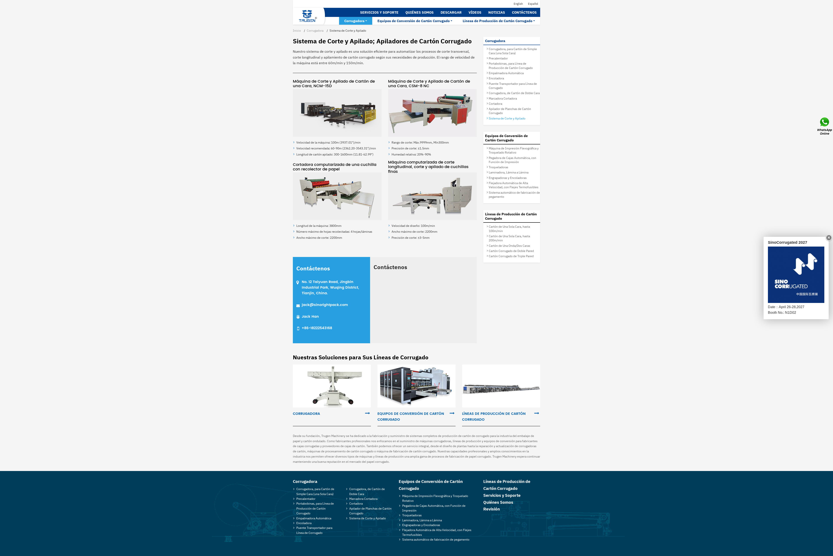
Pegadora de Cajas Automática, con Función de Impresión (512, 160)
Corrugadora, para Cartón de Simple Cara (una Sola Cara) (513, 51)
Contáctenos (524, 12)
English (518, 4)
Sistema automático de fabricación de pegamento (514, 194)
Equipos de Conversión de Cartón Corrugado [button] (413, 21)
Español (533, 4)
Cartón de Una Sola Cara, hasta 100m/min (509, 228)
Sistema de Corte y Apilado (507, 118)
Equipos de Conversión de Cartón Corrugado (506, 138)
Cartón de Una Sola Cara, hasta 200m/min (509, 238)
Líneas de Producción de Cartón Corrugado (511, 216)
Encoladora (496, 78)
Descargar (451, 12)
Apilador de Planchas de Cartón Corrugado (510, 111)
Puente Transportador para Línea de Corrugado (513, 86)
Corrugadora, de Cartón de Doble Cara (514, 93)
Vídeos (475, 12)
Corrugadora (315, 30)
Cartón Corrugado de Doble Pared (511, 251)
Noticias (496, 12)
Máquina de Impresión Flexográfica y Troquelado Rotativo (514, 150)
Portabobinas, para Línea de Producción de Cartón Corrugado (511, 65)
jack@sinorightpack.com (325, 305)
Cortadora (495, 103)
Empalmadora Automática (506, 73)
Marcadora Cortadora (503, 98)
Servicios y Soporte (379, 12)
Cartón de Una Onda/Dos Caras (509, 246)
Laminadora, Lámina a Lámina (508, 172)
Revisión (491, 509)
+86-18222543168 (317, 328)
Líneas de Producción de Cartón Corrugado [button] (497, 21)
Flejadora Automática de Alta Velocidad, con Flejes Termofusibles (513, 185)
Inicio (297, 30)
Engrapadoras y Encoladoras (508, 178)
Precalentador (498, 58)
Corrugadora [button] (354, 21)
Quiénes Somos (419, 12)
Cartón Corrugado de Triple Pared (511, 256)
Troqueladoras (498, 167)
